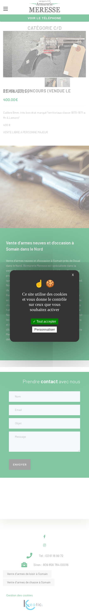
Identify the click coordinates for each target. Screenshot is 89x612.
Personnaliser (44, 329)
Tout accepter (46, 321)
